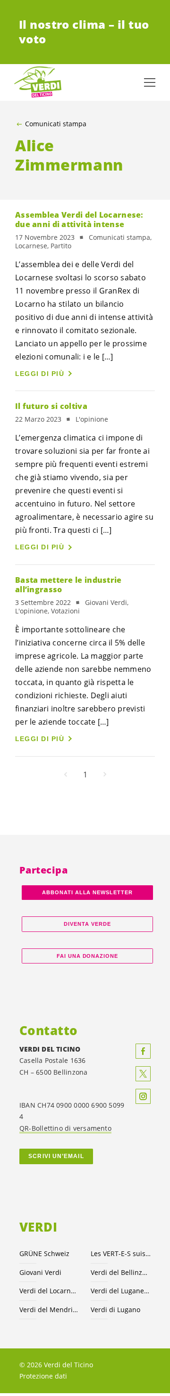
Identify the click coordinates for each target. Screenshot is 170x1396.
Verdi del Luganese (121, 1290)
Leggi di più (39, 373)
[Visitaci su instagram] (143, 1096)
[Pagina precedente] (65, 774)
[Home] (37, 82)
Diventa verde (87, 924)
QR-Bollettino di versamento (65, 1128)
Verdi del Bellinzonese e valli (121, 1272)
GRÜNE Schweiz (44, 1253)
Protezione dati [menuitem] (43, 1376)
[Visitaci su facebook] (143, 1051)
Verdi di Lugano (115, 1309)
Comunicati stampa (55, 124)
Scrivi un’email (56, 1156)
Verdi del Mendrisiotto (49, 1309)
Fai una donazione (88, 956)
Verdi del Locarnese (49, 1290)
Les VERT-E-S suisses (121, 1253)
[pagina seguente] (105, 774)
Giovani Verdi (40, 1272)
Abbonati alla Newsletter (87, 892)
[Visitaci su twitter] (143, 1073)
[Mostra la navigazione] (149, 82)
